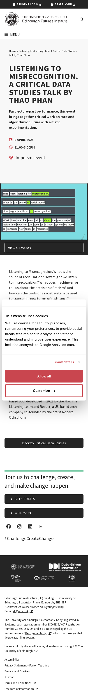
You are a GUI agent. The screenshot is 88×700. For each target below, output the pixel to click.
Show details (63, 362)
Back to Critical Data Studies (44, 443)
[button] (81, 19)
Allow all (44, 376)
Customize (41, 390)
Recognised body (35, 633)
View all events (19, 248)
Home (12, 51)
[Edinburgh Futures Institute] (36, 19)
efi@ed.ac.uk (20, 611)
